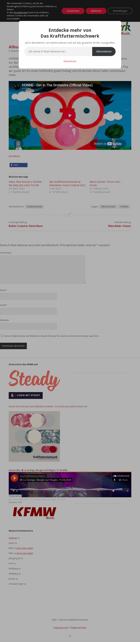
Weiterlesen (70, 61)
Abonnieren (103, 51)
